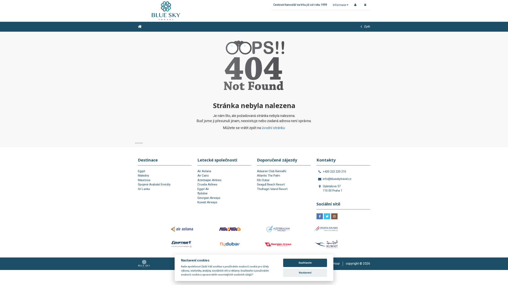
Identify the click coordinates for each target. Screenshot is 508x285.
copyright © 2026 (358, 263)
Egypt (141, 171)
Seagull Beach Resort (271, 184)
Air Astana (204, 171)
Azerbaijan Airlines (209, 180)
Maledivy (143, 175)
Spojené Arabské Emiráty (154, 184)
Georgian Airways (208, 198)
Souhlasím (305, 262)
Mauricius (144, 180)
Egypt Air (203, 189)
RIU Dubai (263, 180)
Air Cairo (203, 175)
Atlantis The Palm (268, 175)
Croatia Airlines (207, 184)
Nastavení (305, 272)
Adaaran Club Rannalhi (271, 171)
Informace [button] (340, 5)
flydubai (202, 193)
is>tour (335, 263)
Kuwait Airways (207, 202)
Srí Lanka (144, 189)
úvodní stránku (273, 128)
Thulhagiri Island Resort (272, 189)
